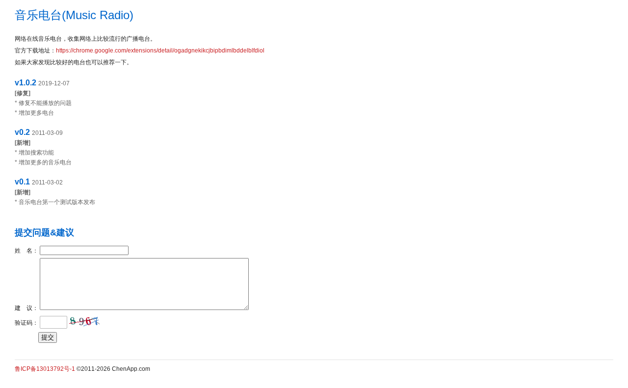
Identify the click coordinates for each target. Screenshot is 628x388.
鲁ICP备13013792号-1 (45, 368)
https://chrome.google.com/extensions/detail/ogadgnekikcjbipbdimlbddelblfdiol (160, 50)
